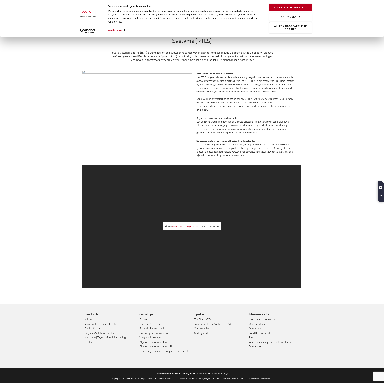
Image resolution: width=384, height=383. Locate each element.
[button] (381, 186)
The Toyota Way (203, 319)
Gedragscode (201, 333)
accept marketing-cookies (185, 226)
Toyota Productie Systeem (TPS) (212, 324)
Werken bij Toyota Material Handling (105, 337)
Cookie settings (220, 373)
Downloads (255, 346)
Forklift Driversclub (259, 333)
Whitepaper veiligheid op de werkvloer (270, 342)
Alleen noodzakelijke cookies (290, 27)
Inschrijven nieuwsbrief (262, 319)
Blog (251, 337)
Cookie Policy (203, 373)
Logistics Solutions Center (99, 333)
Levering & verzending (152, 324)
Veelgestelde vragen (151, 337)
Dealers (89, 342)
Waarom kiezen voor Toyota (101, 324)
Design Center (93, 328)
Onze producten (258, 324)
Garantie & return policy (153, 328)
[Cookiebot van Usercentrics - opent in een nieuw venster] (88, 31)
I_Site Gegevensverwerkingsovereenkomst (164, 351)
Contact (144, 319)
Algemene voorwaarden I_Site (157, 346)
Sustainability (202, 328)
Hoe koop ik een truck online (156, 333)
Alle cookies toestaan (290, 7)
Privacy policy (188, 373)
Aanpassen (289, 17)
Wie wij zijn (91, 319)
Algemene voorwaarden (153, 342)
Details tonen (115, 30)
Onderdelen (255, 328)
